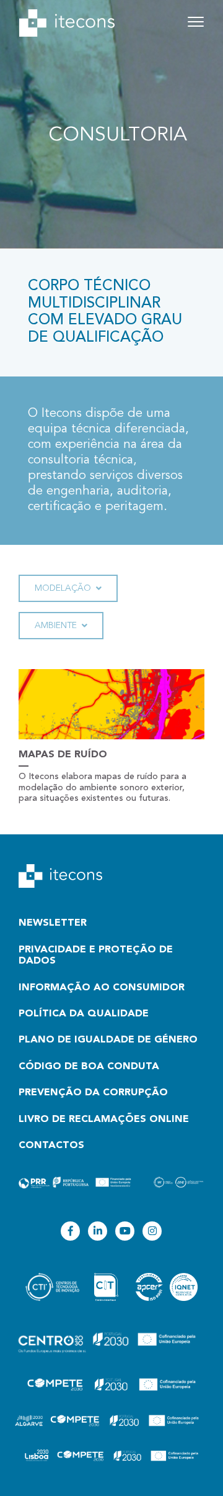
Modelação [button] (63, 588)
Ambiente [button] (56, 625)
